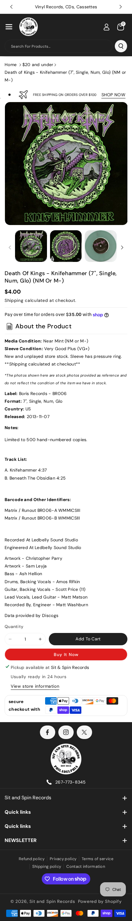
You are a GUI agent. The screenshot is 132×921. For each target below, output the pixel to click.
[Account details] (106, 27)
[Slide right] (122, 247)
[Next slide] (120, 7)
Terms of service (97, 858)
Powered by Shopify (100, 901)
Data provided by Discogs (31, 615)
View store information (35, 686)
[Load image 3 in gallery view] (101, 246)
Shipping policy (46, 866)
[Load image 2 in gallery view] (66, 246)
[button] (9, 27)
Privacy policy (63, 858)
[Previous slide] (11, 7)
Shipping (14, 300)
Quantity (14, 626)
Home (11, 64)
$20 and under (37, 64)
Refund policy (32, 858)
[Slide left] (10, 247)
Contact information (85, 866)
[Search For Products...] (121, 46)
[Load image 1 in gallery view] (31, 246)
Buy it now (66, 654)
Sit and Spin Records (28, 797)
